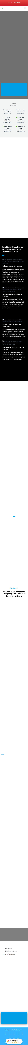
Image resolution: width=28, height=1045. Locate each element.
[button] (25, 8)
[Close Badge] (21, 1039)
